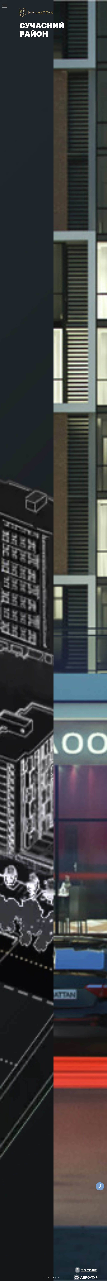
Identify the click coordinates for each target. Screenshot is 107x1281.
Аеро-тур (89, 1277)
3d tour (89, 1270)
